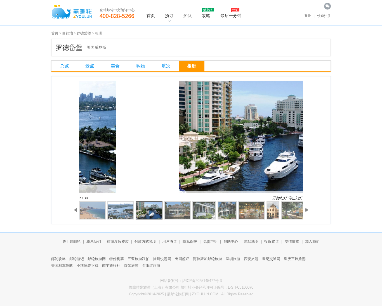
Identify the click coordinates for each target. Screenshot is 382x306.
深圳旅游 (233, 259)
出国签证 (182, 259)
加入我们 (312, 241)
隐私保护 (190, 241)
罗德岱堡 (84, 33)
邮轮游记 (76, 259)
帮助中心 (230, 241)
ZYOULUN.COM (205, 294)
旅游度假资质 (118, 241)
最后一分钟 (230, 15)
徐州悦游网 (162, 259)
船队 (187, 15)
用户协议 (169, 241)
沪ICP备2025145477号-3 (202, 281)
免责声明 (210, 241)
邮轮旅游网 (97, 259)
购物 (140, 66)
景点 (89, 66)
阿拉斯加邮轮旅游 (207, 259)
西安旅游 (251, 259)
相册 (191, 66)
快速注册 (324, 16)
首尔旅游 (131, 265)
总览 (64, 66)
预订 (169, 15)
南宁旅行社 (111, 265)
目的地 (67, 33)
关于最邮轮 (71, 241)
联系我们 (93, 241)
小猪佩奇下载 (87, 265)
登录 (307, 16)
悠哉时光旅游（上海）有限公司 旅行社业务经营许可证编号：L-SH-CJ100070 (191, 287)
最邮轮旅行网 (178, 294)
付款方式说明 (145, 241)
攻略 (206, 15)
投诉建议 (271, 241)
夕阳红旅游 (151, 265)
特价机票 (116, 259)
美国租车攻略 (62, 265)
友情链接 (292, 241)
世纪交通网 (271, 259)
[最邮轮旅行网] (73, 11)
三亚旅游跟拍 (138, 259)
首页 (151, 15)
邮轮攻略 (58, 259)
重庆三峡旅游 (295, 259)
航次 (166, 66)
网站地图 (251, 241)
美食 (115, 66)
